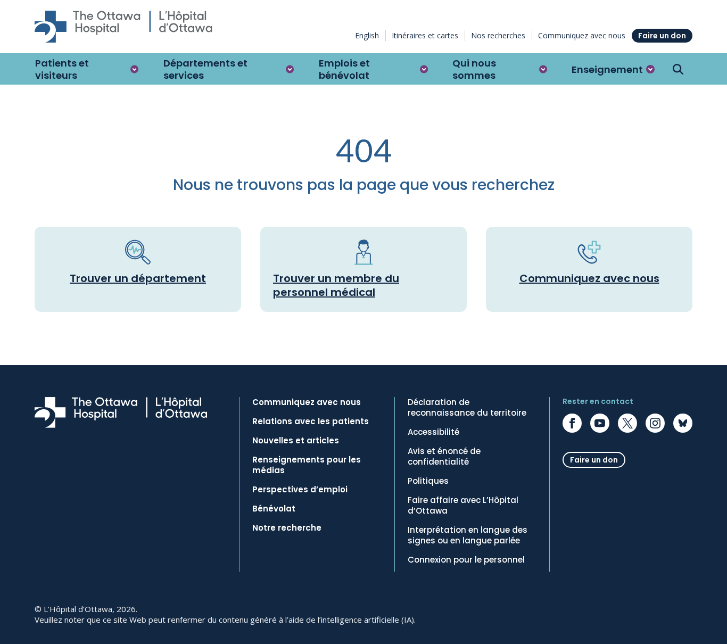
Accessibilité (433, 432)
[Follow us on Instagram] (655, 423)
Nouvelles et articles (295, 440)
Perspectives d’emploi (300, 489)
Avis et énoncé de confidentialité (444, 456)
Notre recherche (286, 528)
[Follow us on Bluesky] (682, 423)
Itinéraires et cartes (425, 35)
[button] (87, 69)
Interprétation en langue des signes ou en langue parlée (467, 535)
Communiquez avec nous (581, 35)
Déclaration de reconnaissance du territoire (467, 407)
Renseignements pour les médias (306, 465)
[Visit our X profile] (627, 423)
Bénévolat (273, 508)
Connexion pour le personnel (466, 560)
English (367, 35)
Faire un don (662, 35)
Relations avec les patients (310, 421)
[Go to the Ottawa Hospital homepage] (123, 27)
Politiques (428, 481)
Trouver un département (138, 278)
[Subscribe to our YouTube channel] (599, 423)
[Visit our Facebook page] (572, 423)
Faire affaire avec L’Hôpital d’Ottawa (463, 505)
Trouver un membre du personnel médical (336, 285)
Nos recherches (498, 35)
